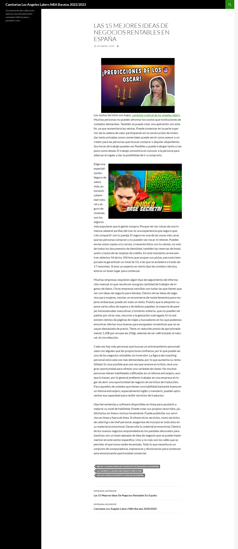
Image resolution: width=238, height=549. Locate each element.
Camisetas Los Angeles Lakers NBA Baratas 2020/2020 (125, 506)
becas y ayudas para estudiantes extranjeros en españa (128, 466)
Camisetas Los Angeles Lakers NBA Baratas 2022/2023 (46, 4)
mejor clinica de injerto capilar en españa (120, 475)
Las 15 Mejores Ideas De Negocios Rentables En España (125, 493)
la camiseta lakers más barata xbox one (119, 471)
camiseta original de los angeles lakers (156, 115)
